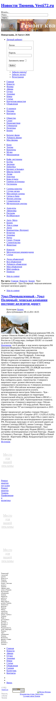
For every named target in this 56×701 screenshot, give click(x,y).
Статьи (10, 663)
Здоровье (11, 658)
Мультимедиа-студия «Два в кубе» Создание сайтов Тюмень (31, 695)
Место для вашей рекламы (7, 460)
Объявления (12, 665)
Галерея (10, 668)
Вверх (9, 683)
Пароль (12, 53)
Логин (12, 45)
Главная (14, 281)
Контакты (11, 673)
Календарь (11, 670)
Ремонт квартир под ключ (5, 483)
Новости (23, 281)
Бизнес (32, 281)
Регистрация (18, 77)
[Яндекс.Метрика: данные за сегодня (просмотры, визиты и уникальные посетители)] (44, 692)
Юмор (9, 661)
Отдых (10, 656)
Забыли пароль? (19, 72)
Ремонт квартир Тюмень (5, 490)
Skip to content (13, 276)
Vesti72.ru (4, 690)
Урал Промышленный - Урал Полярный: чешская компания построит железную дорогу (24, 299)
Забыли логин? (19, 74)
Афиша (10, 653)
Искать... (5, 12)
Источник (5, 441)
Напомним (6, 345)
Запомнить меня (16, 60)
